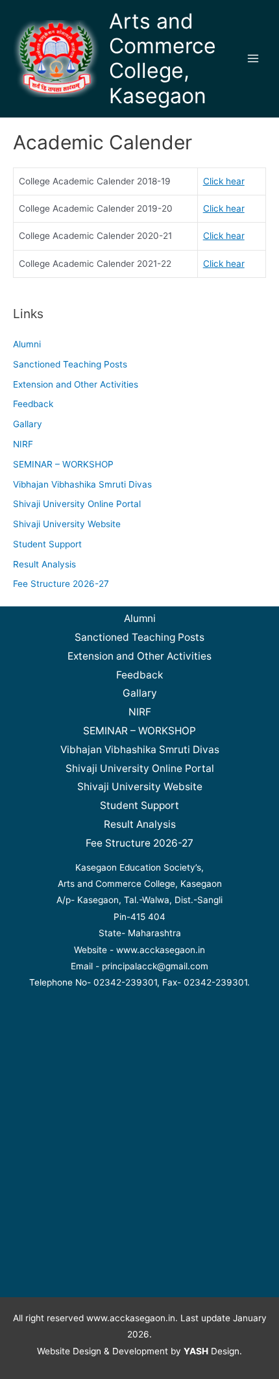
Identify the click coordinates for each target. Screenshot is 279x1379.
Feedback (33, 404)
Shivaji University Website (67, 524)
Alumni (27, 344)
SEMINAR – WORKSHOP (63, 464)
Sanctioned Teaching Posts (70, 364)
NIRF (23, 444)
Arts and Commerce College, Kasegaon (162, 58)
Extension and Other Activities (75, 384)
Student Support (47, 544)
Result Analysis (44, 564)
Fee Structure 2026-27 (61, 583)
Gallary (27, 424)
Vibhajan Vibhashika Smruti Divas (82, 484)
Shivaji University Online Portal (77, 504)
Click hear (224, 181)
